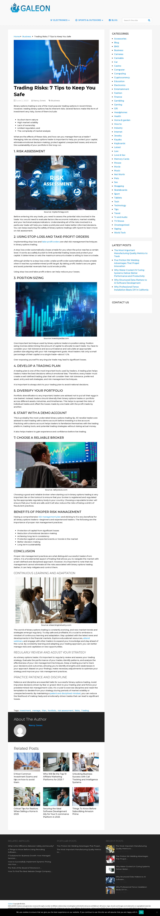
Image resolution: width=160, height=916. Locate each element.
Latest (117, 147)
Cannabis (119, 58)
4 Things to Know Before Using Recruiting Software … (26, 850)
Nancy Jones (39, 100)
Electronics (119, 85)
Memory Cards (121, 159)
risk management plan (49, 517)
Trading (85, 710)
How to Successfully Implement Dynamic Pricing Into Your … (29, 863)
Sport (117, 194)
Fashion (118, 93)
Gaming (118, 104)
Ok (141, 912)
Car (116, 62)
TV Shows (119, 221)
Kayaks (118, 139)
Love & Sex (119, 155)
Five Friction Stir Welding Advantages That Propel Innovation (126, 263)
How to (118, 124)
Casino (117, 66)
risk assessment (65, 710)
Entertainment (121, 89)
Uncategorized (121, 225)
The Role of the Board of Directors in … (25, 868)
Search (149, 20)
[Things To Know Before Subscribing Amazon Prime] (85, 796)
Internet (118, 132)
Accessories (120, 39)
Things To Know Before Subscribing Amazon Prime (84, 811)
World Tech (120, 232)
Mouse (117, 163)
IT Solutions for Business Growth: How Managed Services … (29, 856)
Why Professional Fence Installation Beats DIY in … (131, 888)
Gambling (119, 101)
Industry (118, 128)
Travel (117, 213)
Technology (120, 205)
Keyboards (119, 143)
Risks (77, 710)
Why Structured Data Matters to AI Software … (131, 878)
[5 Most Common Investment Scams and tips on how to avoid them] (27, 762)
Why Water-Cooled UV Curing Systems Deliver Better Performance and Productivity (129, 273)
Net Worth (119, 174)
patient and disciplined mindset (65, 693)
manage (36, 710)
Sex (116, 182)
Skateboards (120, 190)
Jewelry (118, 136)
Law (116, 151)
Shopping (119, 186)
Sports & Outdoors (89, 20)
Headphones (120, 112)
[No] (157, 912)
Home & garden (122, 120)
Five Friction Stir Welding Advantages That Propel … (79, 846)
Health (117, 116)
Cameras (118, 54)
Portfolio (52, 710)
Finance (118, 97)
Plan (44, 710)
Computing (120, 73)
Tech (116, 201)
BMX (116, 46)
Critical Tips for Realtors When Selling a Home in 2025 (26, 811)
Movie (117, 167)
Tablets (118, 198)
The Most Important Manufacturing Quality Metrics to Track (131, 253)
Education (119, 81)
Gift (116, 108)
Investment (25, 710)
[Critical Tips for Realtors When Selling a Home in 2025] (27, 796)
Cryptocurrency (122, 77)
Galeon (10, 904)
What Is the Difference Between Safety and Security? (31, 846)
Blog (114, 20)
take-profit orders (51, 241)
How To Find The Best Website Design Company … (30, 871)
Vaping (117, 229)
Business (55, 100)
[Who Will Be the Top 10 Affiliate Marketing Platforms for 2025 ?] (56, 762)
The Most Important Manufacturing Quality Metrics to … (79, 850)
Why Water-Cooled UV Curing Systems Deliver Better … (133, 867)
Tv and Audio (120, 217)
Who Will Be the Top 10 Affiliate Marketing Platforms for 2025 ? (54, 777)
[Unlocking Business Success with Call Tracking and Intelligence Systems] (85, 762)
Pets (116, 178)
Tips (116, 209)
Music (117, 170)
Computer (119, 70)
